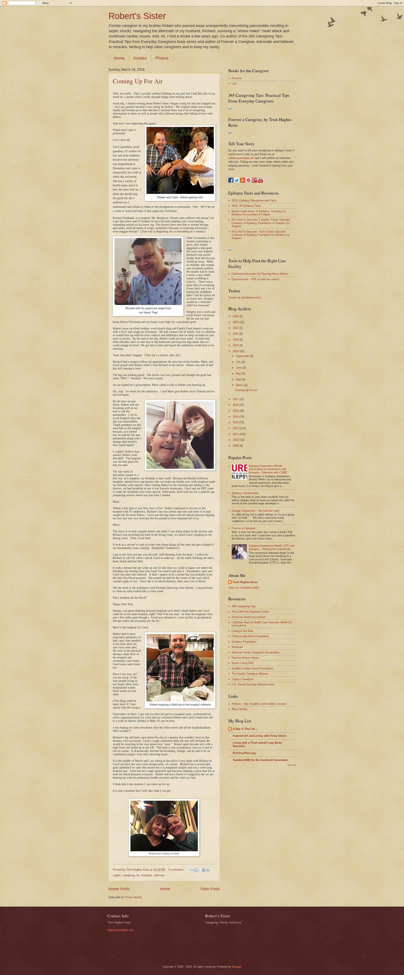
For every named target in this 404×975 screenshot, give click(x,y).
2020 (236, 339)
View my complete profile (243, 587)
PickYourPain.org (244, 753)
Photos (162, 58)
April (239, 379)
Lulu (234, 83)
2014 (236, 416)
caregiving (128, 875)
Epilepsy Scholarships (245, 493)
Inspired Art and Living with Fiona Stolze (259, 735)
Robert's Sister (137, 16)
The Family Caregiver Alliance (250, 673)
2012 (236, 428)
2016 (236, 404)
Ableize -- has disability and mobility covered (259, 703)
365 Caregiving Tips (244, 606)
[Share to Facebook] (204, 870)
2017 (236, 399)
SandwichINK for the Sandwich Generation (260, 760)
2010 (236, 439)
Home (119, 58)
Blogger (236, 966)
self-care (159, 875)
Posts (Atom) (133, 897)
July (239, 362)
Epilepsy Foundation (244, 641)
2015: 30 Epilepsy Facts (246, 205)
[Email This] (192, 870)
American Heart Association (249, 617)
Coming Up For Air (138, 81)
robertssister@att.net (241, 158)
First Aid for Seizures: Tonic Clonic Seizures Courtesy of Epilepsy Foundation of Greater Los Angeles (261, 235)
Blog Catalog (239, 709)
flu (138, 875)
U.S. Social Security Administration (253, 684)
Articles (140, 58)
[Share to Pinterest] (208, 870)
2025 (236, 322)
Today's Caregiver (242, 679)
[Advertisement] (245, 836)
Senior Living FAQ (243, 663)
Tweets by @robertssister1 (244, 297)
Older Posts (210, 889)
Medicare (237, 647)
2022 (236, 327)
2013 (236, 422)
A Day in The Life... (245, 728)
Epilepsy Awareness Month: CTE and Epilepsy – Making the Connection (271, 547)
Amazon (237, 78)
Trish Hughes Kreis (245, 582)
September (243, 356)
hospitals (146, 875)
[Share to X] (200, 870)
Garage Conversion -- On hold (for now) (255, 510)
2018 (236, 351)
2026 (236, 316)
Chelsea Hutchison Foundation (250, 636)
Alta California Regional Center (250, 611)
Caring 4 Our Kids (242, 631)
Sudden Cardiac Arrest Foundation (252, 668)
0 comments (176, 869)
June (239, 367)
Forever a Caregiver (244, 528)
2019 (236, 345)
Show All (291, 765)
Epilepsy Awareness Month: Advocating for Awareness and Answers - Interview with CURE (268, 469)
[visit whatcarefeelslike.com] (230, 249)
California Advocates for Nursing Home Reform (260, 273)
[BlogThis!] (196, 870)
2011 (236, 434)
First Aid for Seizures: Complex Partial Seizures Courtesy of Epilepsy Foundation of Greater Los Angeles (261, 223)
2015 (236, 410)
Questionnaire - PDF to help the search (255, 279)
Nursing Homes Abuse (245, 657)
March (240, 385)
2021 (236, 333)
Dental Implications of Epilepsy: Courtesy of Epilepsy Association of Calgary (258, 213)
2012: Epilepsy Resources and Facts (254, 200)
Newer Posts (119, 889)
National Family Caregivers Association (255, 652)
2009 (236, 445)
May (239, 373)
